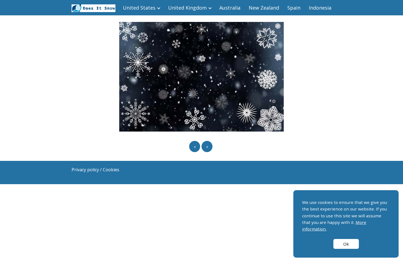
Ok (346, 244)
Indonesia (320, 7)
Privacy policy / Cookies (95, 170)
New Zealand (264, 7)
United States (139, 7)
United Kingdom (187, 7)
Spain (293, 7)
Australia (229, 7)
